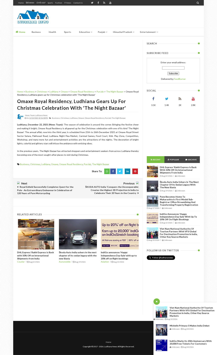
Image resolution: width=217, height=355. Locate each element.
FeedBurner (180, 79)
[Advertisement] (142, 17)
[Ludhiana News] (39, 17)
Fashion (58, 3)
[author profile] (20, 119)
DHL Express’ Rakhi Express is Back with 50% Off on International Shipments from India (35, 255)
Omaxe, (81, 118)
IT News (67, 3)
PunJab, (108, 118)
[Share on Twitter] (120, 171)
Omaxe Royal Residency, (95, 118)
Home (21, 3)
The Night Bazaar (100, 164)
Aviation (105, 261)
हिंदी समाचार (30, 3)
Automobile (65, 261)
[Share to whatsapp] (107, 171)
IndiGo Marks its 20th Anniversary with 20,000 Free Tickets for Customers (191, 342)
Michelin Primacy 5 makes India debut (190, 325)
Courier (21, 261)
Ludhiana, (74, 118)
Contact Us (78, 3)
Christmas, (65, 118)
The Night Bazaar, (119, 118)
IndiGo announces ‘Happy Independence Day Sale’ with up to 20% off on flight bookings (119, 255)
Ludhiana (45, 164)
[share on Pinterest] (135, 171)
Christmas (35, 164)
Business (24, 164)
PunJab (87, 164)
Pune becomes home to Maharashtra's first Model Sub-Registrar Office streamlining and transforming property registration (179, 200)
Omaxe (54, 164)
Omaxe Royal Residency (71, 164)
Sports (50, 3)
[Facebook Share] (113, 171)
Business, (56, 118)
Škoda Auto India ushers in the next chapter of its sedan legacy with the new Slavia (78, 255)
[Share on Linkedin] (127, 171)
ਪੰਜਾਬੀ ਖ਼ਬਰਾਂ (40, 3)
